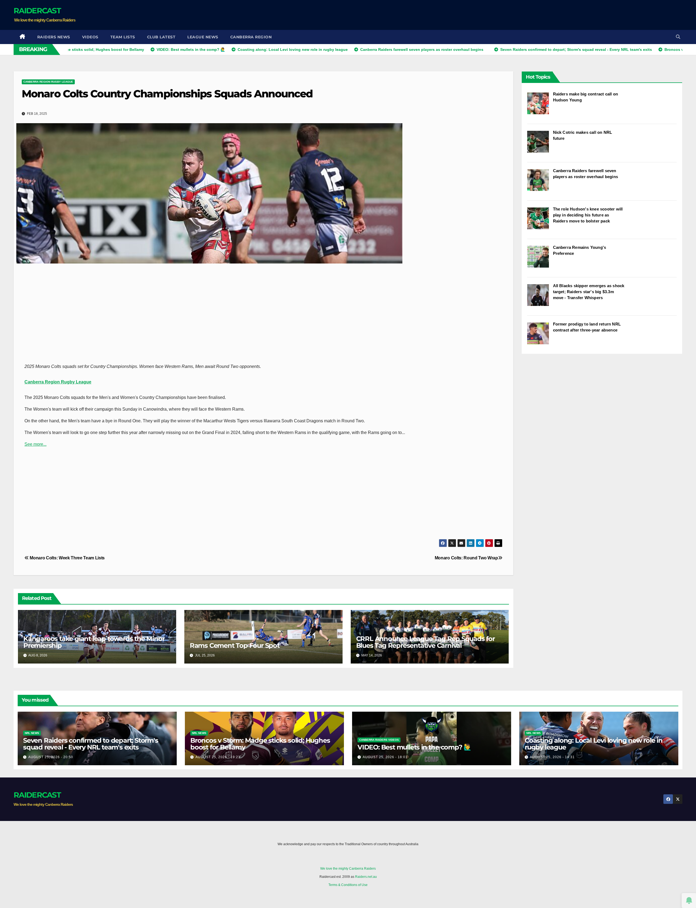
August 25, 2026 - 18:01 (385, 757)
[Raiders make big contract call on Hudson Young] (540, 106)
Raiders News (53, 37)
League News (202, 37)
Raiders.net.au (366, 877)
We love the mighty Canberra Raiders (348, 868)
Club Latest (161, 37)
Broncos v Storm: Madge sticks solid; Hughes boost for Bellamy (260, 743)
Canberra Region (251, 37)
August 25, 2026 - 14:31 (552, 757)
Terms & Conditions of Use (348, 885)
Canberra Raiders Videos (379, 739)
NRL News (32, 733)
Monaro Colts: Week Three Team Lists (67, 558)
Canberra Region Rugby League (48, 81)
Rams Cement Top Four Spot (234, 645)
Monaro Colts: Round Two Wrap (466, 558)
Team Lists (122, 37)
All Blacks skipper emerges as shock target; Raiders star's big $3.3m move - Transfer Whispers (588, 291)
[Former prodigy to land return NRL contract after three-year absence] (540, 336)
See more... (35, 444)
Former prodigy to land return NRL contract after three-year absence (587, 327)
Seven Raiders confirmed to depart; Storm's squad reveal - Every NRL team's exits (90, 743)
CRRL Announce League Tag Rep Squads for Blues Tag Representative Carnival (425, 642)
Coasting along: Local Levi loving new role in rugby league (594, 743)
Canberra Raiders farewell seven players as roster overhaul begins (585, 173)
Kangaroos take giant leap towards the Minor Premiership (93, 642)
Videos (90, 37)
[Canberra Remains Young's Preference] (540, 259)
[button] (678, 37)
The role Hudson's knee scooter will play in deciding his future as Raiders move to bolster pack (588, 215)
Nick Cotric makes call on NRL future (582, 135)
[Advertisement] (583, 15)
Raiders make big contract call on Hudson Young (585, 97)
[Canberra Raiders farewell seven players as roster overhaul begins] (540, 183)
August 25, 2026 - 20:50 (50, 757)
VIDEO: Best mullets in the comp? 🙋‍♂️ (414, 747)
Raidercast (37, 10)
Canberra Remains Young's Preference (579, 250)
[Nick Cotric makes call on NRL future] (540, 144)
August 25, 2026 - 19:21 (217, 757)
